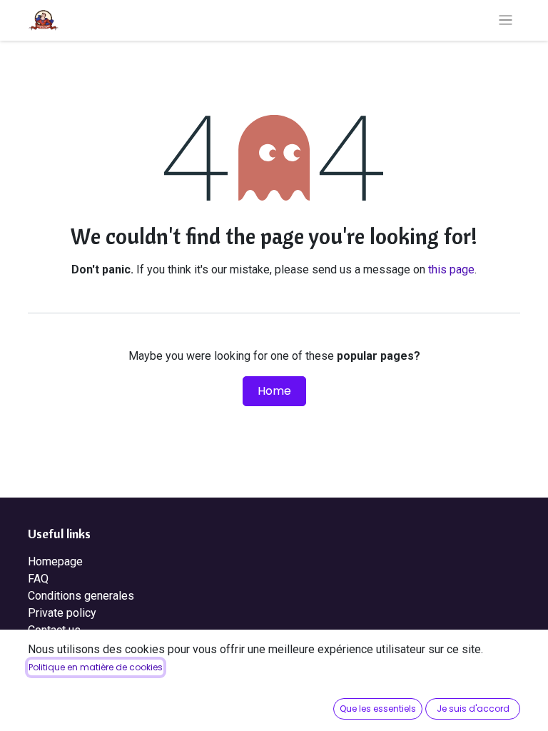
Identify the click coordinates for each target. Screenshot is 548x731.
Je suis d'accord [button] (473, 708)
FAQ (38, 578)
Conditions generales (81, 596)
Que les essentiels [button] (378, 708)
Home (274, 391)
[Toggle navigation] (505, 20)
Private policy (62, 613)
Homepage (55, 561)
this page (451, 269)
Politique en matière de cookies (96, 667)
